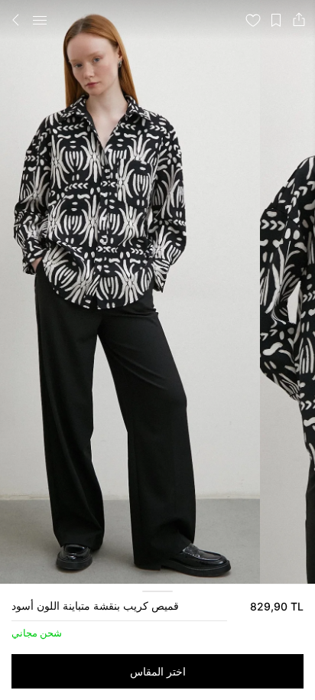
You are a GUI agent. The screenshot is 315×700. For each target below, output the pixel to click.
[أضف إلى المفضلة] (253, 19)
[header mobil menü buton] (40, 20)
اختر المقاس (158, 671)
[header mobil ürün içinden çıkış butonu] (16, 20)
